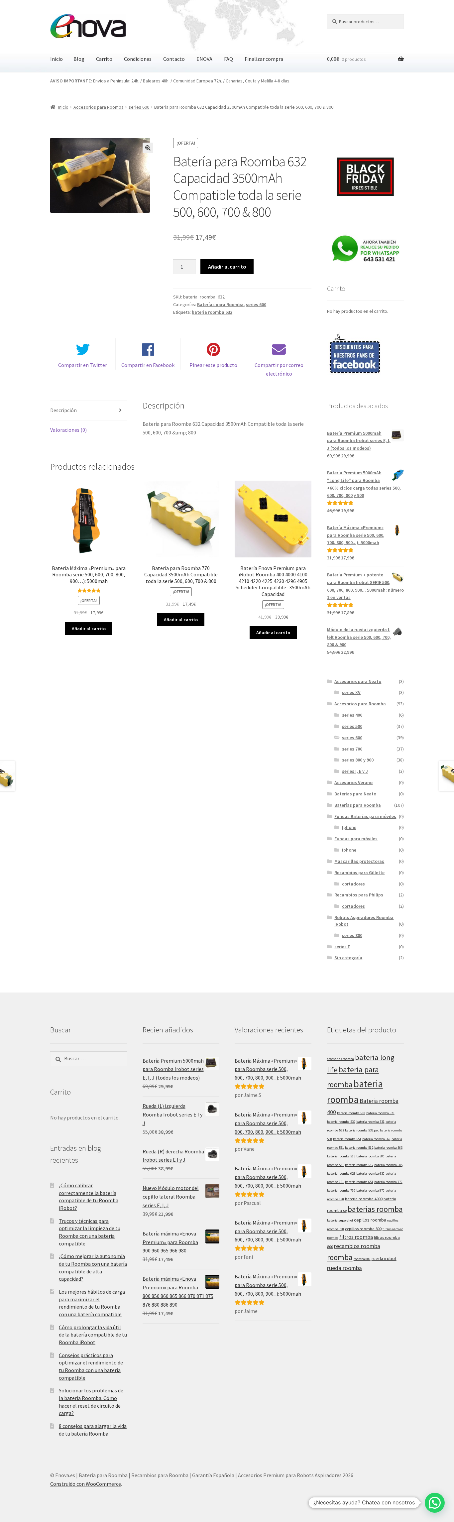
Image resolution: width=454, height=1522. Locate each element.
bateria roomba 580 (370, 1156)
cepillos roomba (370, 1220)
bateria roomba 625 (341, 1173)
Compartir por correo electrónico (279, 369)
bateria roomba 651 (359, 1182)
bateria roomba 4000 (364, 1198)
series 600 (139, 107)
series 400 (352, 715)
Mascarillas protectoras (359, 861)
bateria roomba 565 (341, 1156)
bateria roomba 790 (341, 1190)
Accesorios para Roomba (98, 107)
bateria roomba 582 (359, 1165)
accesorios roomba (340, 1059)
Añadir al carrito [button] (89, 629)
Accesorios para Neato (357, 681)
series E (342, 947)
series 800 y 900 (358, 760)
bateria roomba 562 (359, 1147)
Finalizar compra (264, 59)
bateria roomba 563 (388, 1147)
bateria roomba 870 (370, 1190)
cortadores (353, 884)
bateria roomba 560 (376, 1139)
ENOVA (204, 59)
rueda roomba (344, 1268)
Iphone (349, 827)
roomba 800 (362, 1259)
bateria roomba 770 (388, 1182)
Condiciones (138, 59)
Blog (78, 59)
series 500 (352, 726)
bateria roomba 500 (351, 1113)
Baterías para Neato (355, 794)
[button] (148, 148)
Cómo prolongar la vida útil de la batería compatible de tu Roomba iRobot (93, 1335)
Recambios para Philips (358, 895)
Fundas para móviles (356, 839)
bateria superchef (340, 1220)
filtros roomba (356, 1237)
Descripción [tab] (63, 410)
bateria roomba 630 (370, 1173)
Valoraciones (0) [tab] (68, 429)
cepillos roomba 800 (363, 1228)
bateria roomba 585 (388, 1165)
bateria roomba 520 (380, 1113)
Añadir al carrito (227, 266)
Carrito (104, 59)
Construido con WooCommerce (85, 1483)
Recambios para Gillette (359, 873)
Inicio (56, 59)
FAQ (228, 59)
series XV (351, 692)
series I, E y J (355, 771)
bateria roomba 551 (347, 1139)
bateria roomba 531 (370, 1121)
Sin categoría (348, 958)
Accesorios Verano (353, 782)
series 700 (352, 749)
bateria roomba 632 (212, 312)
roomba (340, 1257)
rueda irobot (384, 1258)
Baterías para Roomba (220, 304)
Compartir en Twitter (82, 365)
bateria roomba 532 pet (362, 1130)
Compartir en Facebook (147, 365)
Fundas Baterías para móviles (365, 816)
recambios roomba (357, 1246)
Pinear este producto (213, 365)
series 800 (352, 935)
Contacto (174, 59)
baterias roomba (375, 1209)
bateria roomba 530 (341, 1121)
